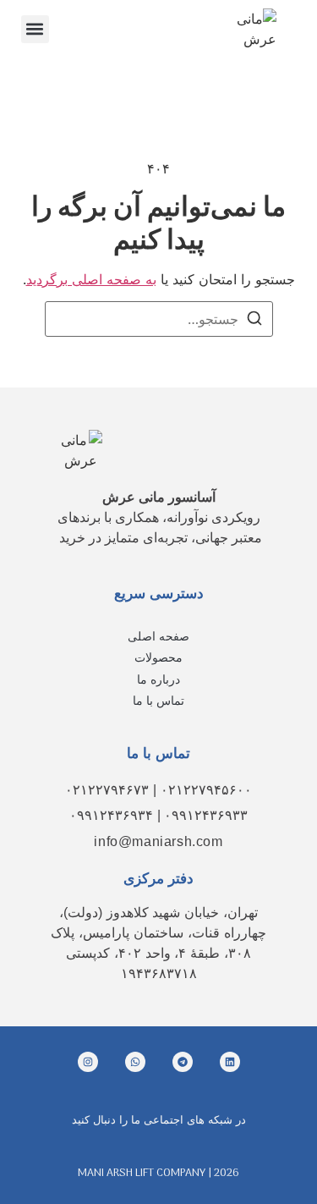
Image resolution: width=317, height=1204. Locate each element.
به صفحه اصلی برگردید (91, 279)
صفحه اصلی (158, 636)
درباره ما (158, 679)
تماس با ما (158, 700)
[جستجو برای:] (159, 319)
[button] (35, 29)
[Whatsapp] (135, 1062)
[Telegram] (182, 1062)
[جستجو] (254, 320)
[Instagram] (88, 1062)
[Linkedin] (230, 1062)
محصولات (158, 657)
